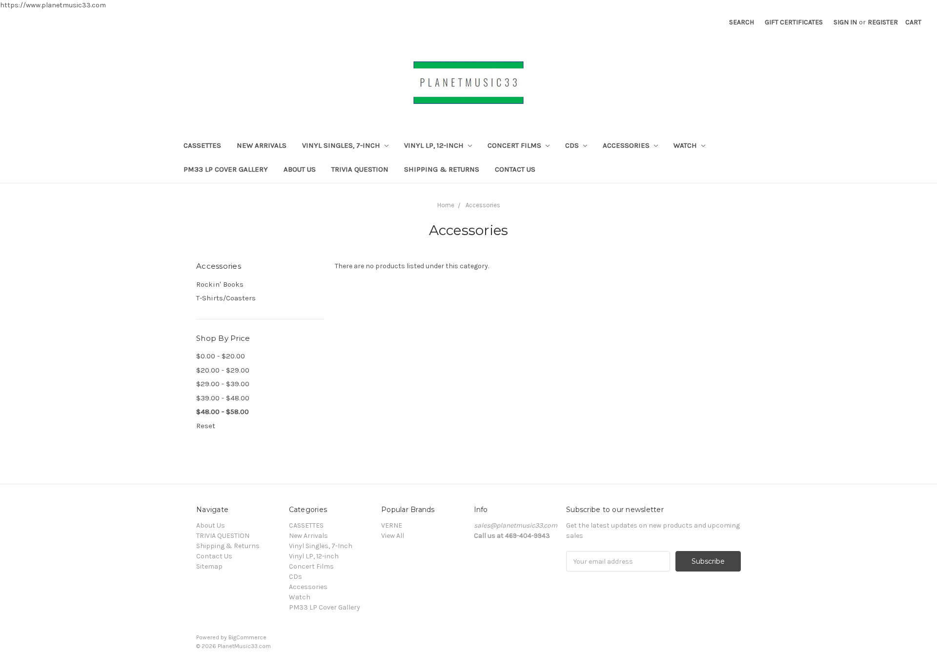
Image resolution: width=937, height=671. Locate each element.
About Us (300, 169)
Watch (686, 145)
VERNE (391, 525)
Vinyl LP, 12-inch (435, 145)
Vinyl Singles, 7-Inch (342, 145)
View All (392, 536)
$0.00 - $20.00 (220, 356)
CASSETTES (202, 145)
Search (741, 22)
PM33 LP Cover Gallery (225, 169)
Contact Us (515, 169)
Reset (205, 425)
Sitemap (209, 566)
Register (883, 22)
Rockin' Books (220, 284)
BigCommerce (247, 637)
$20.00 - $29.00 (222, 370)
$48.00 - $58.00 (222, 411)
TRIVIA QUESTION (359, 169)
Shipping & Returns (441, 169)
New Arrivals (261, 145)
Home (445, 205)
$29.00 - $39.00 (222, 383)
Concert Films (515, 145)
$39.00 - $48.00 (222, 398)
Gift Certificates (794, 22)
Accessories (627, 145)
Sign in (845, 22)
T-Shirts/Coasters (226, 298)
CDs (573, 145)
